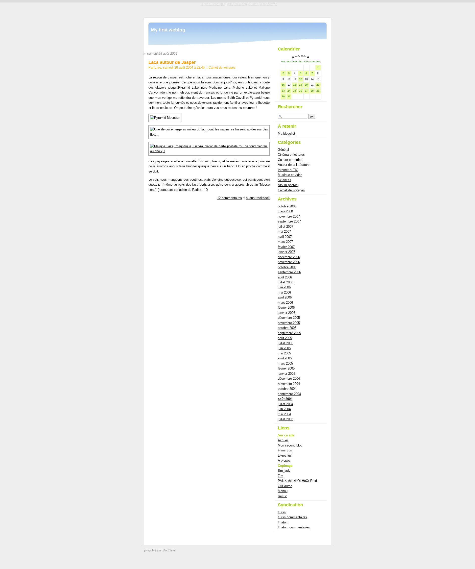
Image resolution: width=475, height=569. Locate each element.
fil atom (283, 522)
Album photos (288, 185)
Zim (280, 476)
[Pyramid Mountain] (165, 118)
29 (317, 90)
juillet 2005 (285, 343)
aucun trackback (258, 198)
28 (312, 90)
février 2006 (286, 307)
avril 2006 (285, 297)
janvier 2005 (286, 373)
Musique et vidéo (290, 175)
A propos (284, 460)
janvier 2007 (286, 252)
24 (288, 90)
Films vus (285, 450)
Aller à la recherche (263, 4)
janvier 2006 (286, 313)
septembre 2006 (289, 272)
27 (306, 90)
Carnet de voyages (222, 67)
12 (300, 79)
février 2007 (286, 247)
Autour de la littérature (293, 165)
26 (300, 90)
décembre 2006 (289, 257)
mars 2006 (285, 302)
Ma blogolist (286, 133)
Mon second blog (290, 445)
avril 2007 (285, 237)
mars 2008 (285, 211)
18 (294, 84)
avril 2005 (285, 358)
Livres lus (285, 455)
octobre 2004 (287, 389)
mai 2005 (284, 353)
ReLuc (282, 496)
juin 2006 (284, 287)
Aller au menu (237, 4)
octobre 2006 (287, 267)
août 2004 (285, 399)
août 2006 (285, 277)
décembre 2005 (289, 318)
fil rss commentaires (292, 517)
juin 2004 (284, 409)
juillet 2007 (285, 226)
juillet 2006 (285, 282)
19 (300, 84)
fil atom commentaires (294, 527)
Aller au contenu (213, 4)
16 (283, 84)
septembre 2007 (289, 221)
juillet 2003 (285, 419)
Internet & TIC (288, 170)
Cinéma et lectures (291, 154)
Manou (282, 491)
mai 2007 (284, 231)
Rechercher (290, 106)
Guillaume (285, 486)
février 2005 (286, 368)
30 (283, 96)
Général (283, 149)
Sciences (284, 180)
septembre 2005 (289, 333)
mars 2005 (285, 363)
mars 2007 (285, 242)
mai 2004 (284, 414)
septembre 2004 (289, 394)
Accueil (283, 440)
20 (306, 84)
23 (283, 90)
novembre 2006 (289, 262)
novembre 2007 (289, 216)
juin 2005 (284, 348)
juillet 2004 (285, 404)
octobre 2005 (287, 328)
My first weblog (168, 29)
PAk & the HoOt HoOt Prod (297, 481)
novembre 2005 (289, 323)
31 (288, 96)
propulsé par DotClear (159, 550)
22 (317, 84)
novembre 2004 (289, 384)
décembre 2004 (289, 378)
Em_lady (284, 470)
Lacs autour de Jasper (172, 62)
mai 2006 (284, 292)
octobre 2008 (287, 206)
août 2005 (285, 338)
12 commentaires (229, 198)
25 (294, 90)
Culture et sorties (290, 160)
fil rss (282, 512)
